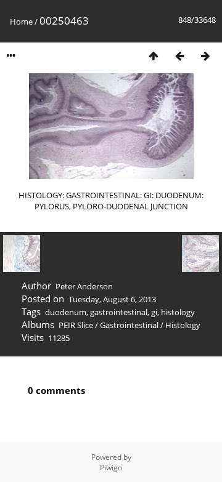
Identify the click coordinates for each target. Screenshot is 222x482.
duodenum (65, 312)
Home (21, 21)
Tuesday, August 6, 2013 (112, 299)
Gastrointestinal (129, 325)
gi (154, 312)
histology (178, 312)
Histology (182, 325)
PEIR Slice (76, 325)
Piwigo (111, 467)
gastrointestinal (118, 312)
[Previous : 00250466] (179, 56)
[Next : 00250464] (205, 56)
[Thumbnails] (153, 56)
